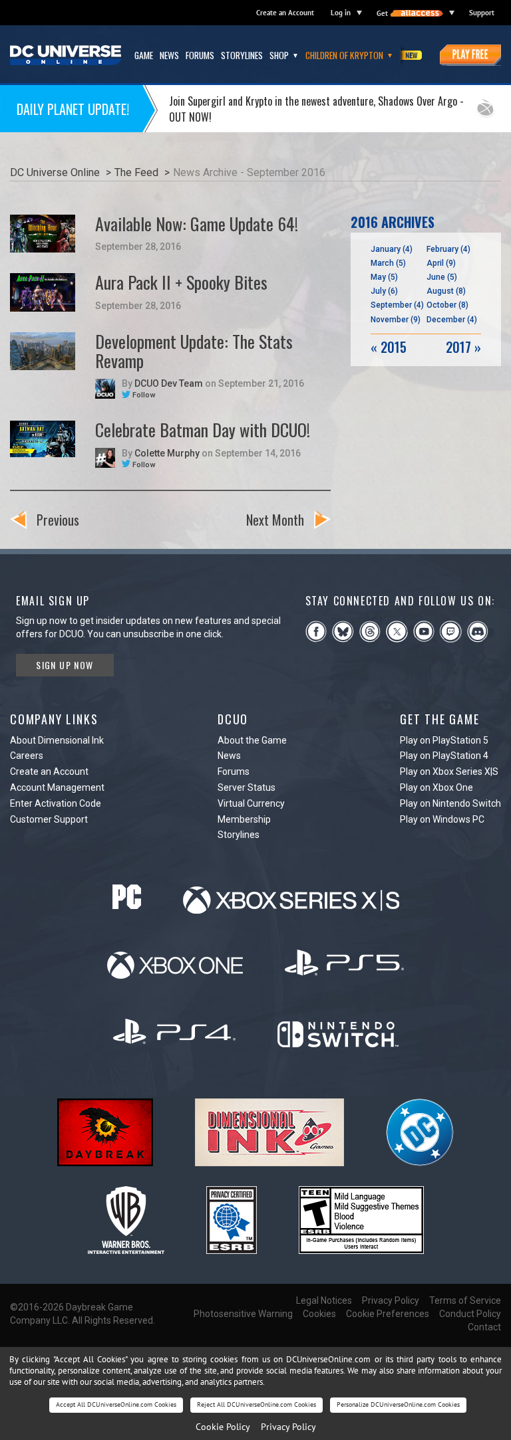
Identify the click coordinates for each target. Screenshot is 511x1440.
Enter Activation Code (55, 803)
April (441, 263)
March (388, 263)
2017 (463, 347)
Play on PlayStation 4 (444, 755)
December (451, 319)
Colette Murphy (167, 453)
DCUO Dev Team (168, 383)
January (392, 249)
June (441, 277)
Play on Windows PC (442, 819)
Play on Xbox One (436, 787)
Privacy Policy (390, 1300)
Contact (484, 1327)
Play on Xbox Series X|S (449, 771)
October (447, 305)
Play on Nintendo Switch (450, 803)
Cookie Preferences (387, 1313)
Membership (244, 819)
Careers (26, 755)
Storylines (238, 834)
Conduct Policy (470, 1313)
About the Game (252, 740)
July (384, 291)
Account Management (57, 787)
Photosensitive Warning (243, 1313)
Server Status (246, 787)
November (396, 319)
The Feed (136, 172)
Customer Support (49, 819)
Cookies (319, 1313)
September (397, 305)
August (446, 291)
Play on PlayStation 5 (444, 740)
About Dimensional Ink (57, 740)
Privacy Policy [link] (288, 1427)
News (229, 755)
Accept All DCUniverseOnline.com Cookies (116, 1404)
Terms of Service (465, 1300)
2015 (389, 347)
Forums (234, 771)
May (384, 277)
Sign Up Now (64, 665)
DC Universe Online (55, 172)
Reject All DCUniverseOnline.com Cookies (256, 1404)
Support (481, 12)
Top (483, 517)
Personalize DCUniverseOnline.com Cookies (398, 1404)
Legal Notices (324, 1300)
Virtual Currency (251, 803)
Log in (341, 12)
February (448, 249)
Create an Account (285, 12)
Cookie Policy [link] (223, 1427)
